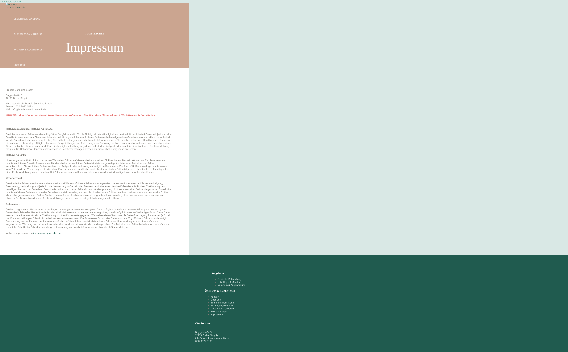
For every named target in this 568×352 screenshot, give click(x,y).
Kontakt (215, 296)
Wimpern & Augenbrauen (29, 49)
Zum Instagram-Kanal (222, 302)
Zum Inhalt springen (11, 1)
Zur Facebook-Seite (222, 305)
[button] (16, 78)
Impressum (217, 314)
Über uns (19, 65)
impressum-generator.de (47, 233)
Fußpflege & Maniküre (28, 34)
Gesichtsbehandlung (27, 18)
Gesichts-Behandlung (229, 279)
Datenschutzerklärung (223, 308)
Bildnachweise (218, 311)
